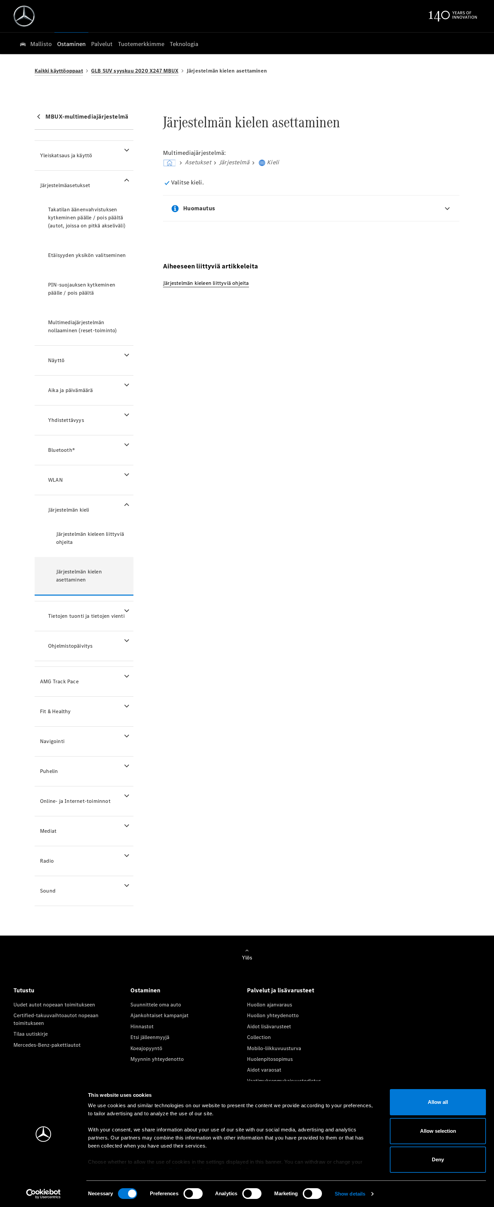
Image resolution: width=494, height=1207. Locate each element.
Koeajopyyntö (146, 1048)
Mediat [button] (48, 830)
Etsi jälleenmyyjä (149, 1037)
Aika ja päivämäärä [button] (70, 390)
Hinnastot (142, 1026)
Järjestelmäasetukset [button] (65, 185)
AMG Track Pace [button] (59, 681)
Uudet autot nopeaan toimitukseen (54, 1004)
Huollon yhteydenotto (273, 1015)
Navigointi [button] (52, 741)
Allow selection (438, 1131)
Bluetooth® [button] (61, 450)
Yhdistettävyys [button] (66, 420)
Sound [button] (47, 890)
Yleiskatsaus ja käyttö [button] (66, 155)
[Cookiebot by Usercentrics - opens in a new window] (43, 1194)
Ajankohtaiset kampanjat (159, 1015)
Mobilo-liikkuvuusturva (274, 1048)
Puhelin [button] (49, 771)
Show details (350, 1194)
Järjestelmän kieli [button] (68, 509)
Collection (259, 1037)
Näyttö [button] (56, 360)
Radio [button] (47, 860)
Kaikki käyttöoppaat (59, 70)
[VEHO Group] (24, 16)
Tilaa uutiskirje (30, 1033)
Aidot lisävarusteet (269, 1026)
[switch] (193, 1193)
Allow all (438, 1102)
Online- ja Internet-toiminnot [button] (75, 801)
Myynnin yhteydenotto (157, 1059)
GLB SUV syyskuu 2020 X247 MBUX (134, 70)
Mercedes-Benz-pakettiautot (47, 1044)
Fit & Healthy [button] (55, 711)
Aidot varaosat (264, 1069)
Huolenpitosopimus (270, 1059)
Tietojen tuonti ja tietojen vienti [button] (86, 615)
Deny (438, 1159)
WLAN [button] (55, 479)
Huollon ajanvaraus (269, 1004)
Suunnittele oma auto (155, 1004)
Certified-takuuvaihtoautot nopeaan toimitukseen (55, 1019)
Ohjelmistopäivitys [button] (70, 645)
